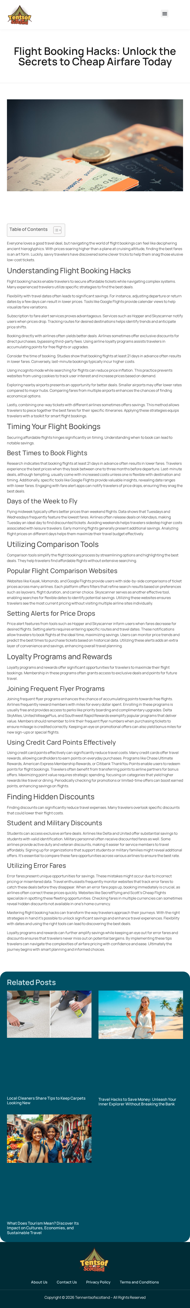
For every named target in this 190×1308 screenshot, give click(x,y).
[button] (164, 13)
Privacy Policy (98, 1282)
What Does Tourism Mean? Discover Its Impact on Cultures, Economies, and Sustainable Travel (43, 1227)
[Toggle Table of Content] (55, 230)
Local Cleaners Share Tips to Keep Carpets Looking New (46, 1100)
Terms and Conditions (139, 1282)
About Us (39, 1282)
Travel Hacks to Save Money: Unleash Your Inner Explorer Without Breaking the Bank (137, 1102)
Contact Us (67, 1282)
